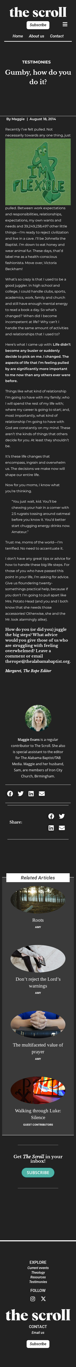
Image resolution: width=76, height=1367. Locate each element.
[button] (10, 794)
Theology (38, 1273)
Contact (57, 36)
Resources (38, 1277)
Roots (38, 920)
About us (36, 36)
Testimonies (36, 62)
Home (18, 36)
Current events (38, 1268)
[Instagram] (32, 1299)
